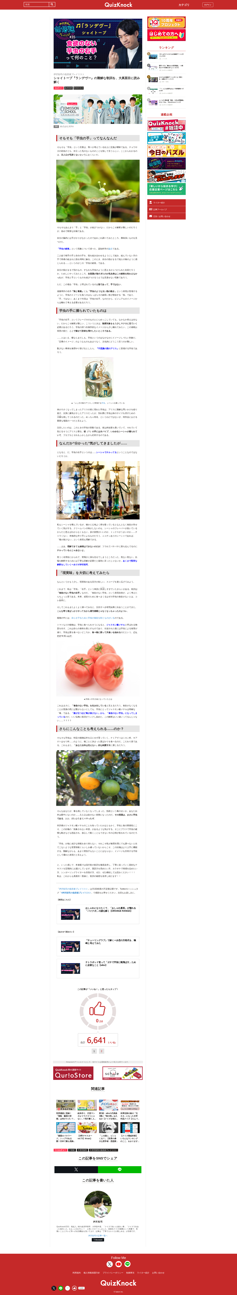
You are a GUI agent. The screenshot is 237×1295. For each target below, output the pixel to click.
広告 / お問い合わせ (161, 216)
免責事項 (130, 1273)
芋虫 (103, 403)
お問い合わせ (158, 1273)
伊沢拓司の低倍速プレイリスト (73, 889)
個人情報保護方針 (92, 1273)
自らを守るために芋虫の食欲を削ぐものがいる (93, 618)
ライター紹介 (159, 203)
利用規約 (77, 1273)
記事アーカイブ (160, 209)
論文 (110, 249)
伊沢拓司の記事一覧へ (98, 1235)
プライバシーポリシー (113, 1273)
